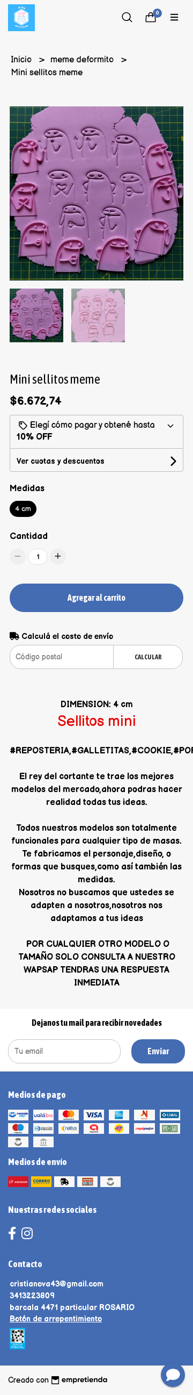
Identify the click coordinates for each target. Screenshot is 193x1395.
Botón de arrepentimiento (56, 1319)
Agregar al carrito (96, 597)
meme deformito (83, 60)
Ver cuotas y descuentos (61, 461)
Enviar (158, 1051)
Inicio (22, 60)
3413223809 (32, 1295)
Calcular (148, 657)
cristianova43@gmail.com (56, 1284)
